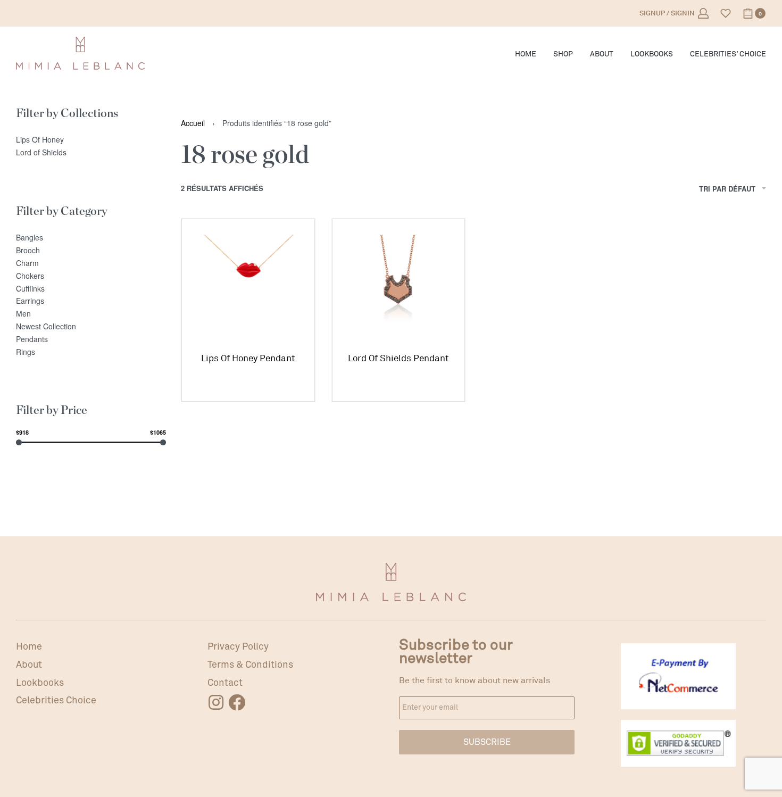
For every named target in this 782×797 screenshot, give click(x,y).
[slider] (19, 442)
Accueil (193, 123)
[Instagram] (215, 702)
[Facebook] (236, 702)
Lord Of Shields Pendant (398, 358)
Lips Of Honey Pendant (248, 358)
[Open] (725, 13)
